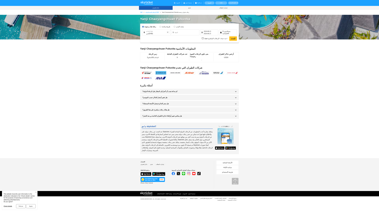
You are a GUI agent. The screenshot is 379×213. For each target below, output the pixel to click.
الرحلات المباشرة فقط (215, 38)
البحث (233, 39)
